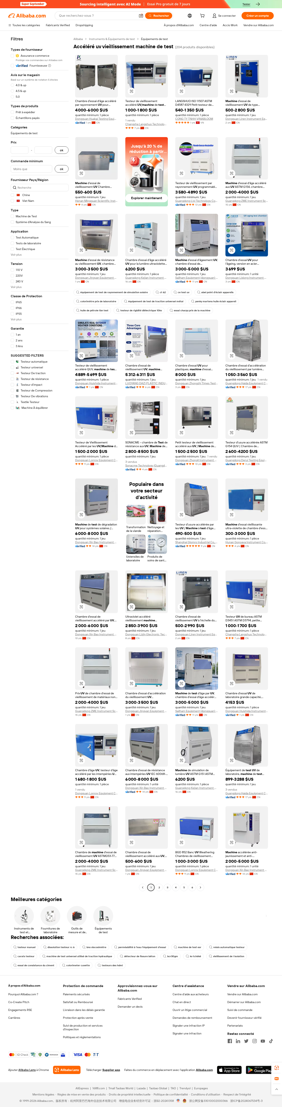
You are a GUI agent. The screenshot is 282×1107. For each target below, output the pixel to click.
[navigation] (40, 464)
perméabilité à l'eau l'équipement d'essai (142, 947)
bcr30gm (172, 956)
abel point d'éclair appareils (217, 292)
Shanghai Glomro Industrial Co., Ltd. (196, 542)
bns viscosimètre (96, 947)
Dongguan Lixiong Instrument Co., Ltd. (246, 277)
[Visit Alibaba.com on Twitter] (246, 1041)
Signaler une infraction (187, 1033)
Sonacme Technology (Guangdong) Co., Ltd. (146, 465)
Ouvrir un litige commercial (190, 1010)
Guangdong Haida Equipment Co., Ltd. (246, 383)
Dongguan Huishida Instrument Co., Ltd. (96, 383)
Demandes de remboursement (192, 1017)
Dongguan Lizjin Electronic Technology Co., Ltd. (146, 634)
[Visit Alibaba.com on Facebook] (229, 1041)
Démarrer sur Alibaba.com (244, 1002)
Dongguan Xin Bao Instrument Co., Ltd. (96, 542)
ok (61, 150)
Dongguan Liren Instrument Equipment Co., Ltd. (246, 118)
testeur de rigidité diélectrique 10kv (141, 310)
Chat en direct (182, 1002)
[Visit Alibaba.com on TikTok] (271, 1041)
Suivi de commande (239, 1010)
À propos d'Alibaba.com (24, 985)
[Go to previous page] (142, 887)
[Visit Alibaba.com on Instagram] (254, 1041)
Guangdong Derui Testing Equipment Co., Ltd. (246, 460)
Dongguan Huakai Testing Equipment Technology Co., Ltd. (96, 118)
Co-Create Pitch (18, 1002)
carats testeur (26, 956)
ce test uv (183, 292)
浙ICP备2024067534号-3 (246, 1100)
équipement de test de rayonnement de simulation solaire (114, 292)
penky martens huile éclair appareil (215, 301)
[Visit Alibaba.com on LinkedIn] (238, 1041)
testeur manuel (27, 947)
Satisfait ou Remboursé (78, 1002)
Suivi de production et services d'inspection (83, 1027)
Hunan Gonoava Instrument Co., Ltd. (246, 542)
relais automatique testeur (229, 947)
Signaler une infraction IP (189, 1025)
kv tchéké (195, 956)
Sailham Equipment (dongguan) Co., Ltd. (196, 277)
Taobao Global (158, 1088)
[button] (141, 15)
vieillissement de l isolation (228, 956)
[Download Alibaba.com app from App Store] (229, 1070)
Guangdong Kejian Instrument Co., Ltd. (146, 277)
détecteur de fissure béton (139, 956)
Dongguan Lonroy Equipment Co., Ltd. (96, 460)
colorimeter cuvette (78, 965)
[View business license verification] (178, 1101)
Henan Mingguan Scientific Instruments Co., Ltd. (96, 200)
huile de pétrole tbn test (94, 310)
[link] (276, 1067)
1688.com (98, 1088)
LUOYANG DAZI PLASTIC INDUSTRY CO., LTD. (146, 383)
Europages (201, 1088)
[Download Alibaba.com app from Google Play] (260, 1070)
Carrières (14, 1017)
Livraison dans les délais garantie (84, 1010)
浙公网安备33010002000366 (208, 1100)
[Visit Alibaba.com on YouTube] (262, 1041)
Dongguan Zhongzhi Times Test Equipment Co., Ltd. (196, 383)
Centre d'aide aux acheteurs (191, 994)
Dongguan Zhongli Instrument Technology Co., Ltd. (196, 460)
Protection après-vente (78, 1017)
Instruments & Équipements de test (112, 39)
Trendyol (185, 1088)
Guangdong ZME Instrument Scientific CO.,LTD (246, 200)
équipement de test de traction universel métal (155, 301)
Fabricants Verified (130, 998)
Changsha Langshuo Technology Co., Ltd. (146, 124)
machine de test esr (189, 947)
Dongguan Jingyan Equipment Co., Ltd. (96, 277)
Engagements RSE (20, 1010)
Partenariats (235, 1025)
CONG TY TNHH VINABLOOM (194, 118)
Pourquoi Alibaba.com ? (23, 994)
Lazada (141, 1088)
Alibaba (78, 39)
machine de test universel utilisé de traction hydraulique (79, 956)
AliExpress (82, 1088)
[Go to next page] (200, 887)
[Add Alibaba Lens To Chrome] (67, 1070)
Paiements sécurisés (76, 994)
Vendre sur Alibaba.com (242, 994)
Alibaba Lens (27, 1070)
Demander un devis (130, 1006)
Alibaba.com (204, 1070)
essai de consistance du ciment (36, 965)
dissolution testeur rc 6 (61, 947)
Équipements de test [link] (154, 39)
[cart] (203, 16)
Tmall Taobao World (120, 1088)
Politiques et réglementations (82, 1037)
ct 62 (163, 292)
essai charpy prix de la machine (192, 310)
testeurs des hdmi (112, 965)
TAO (173, 1088)
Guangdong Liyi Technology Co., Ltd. (196, 200)
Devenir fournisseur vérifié (244, 1017)
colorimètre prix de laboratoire (98, 301)
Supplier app (111, 1070)
